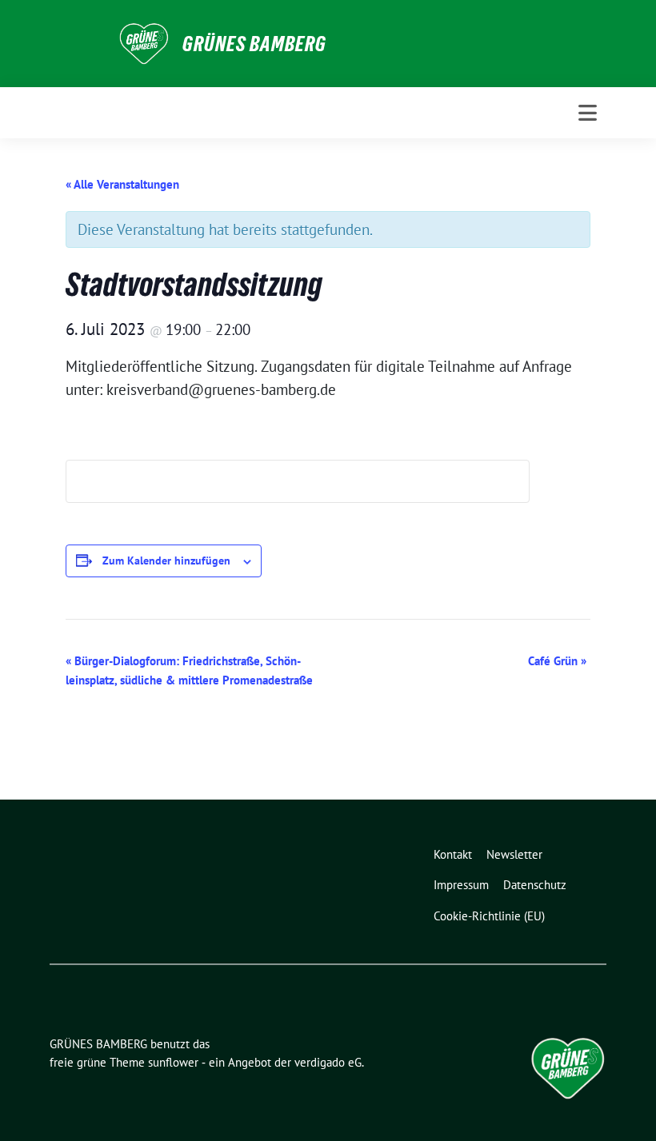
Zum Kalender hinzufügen (166, 560)
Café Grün (557, 660)
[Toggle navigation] (587, 112)
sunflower (173, 1062)
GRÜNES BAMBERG (254, 44)
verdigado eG (328, 1062)
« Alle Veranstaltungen (122, 184)
